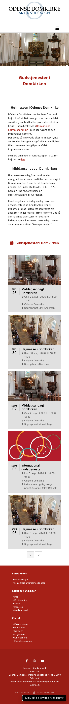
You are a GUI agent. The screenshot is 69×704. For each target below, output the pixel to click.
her (23, 159)
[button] (34, 28)
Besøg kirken (19, 573)
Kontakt (16, 618)
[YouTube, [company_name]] (42, 661)
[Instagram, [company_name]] (35, 661)
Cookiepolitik (39, 668)
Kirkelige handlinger (24, 590)
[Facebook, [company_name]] (27, 661)
